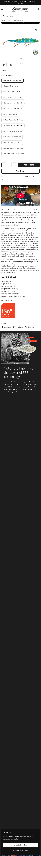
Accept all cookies (20, 845)
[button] (38, 9)
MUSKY (10, 20)
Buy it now (20, 171)
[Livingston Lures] (20, 9)
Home (3, 20)
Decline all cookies (20, 851)
